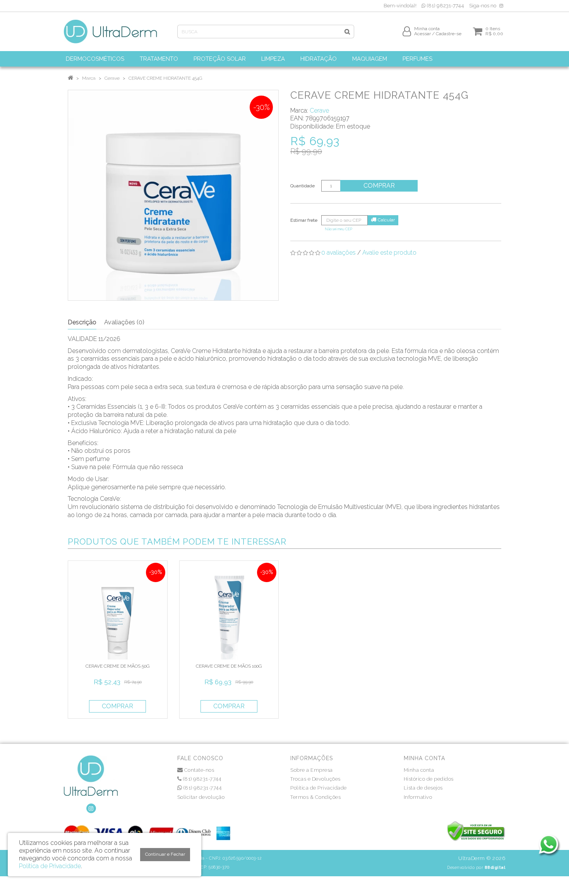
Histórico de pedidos (429, 779)
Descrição (82, 322)
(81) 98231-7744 (444, 6)
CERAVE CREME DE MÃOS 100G (229, 666)
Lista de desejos (423, 788)
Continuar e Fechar (165, 854)
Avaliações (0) (124, 322)
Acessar (422, 33)
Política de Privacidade (318, 788)
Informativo (418, 797)
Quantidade (302, 185)
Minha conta (419, 770)
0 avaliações (338, 252)
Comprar (379, 185)
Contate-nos (198, 770)
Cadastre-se (448, 33)
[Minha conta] (407, 31)
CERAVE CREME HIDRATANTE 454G (165, 78)
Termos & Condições (315, 797)
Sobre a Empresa (311, 770)
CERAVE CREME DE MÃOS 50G (117, 666)
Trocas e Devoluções (315, 779)
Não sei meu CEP (338, 229)
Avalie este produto (389, 252)
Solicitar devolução (201, 797)
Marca (89, 78)
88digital (495, 867)
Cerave (112, 78)
